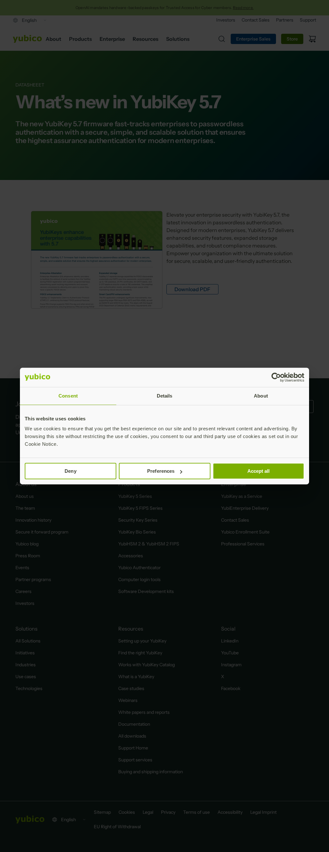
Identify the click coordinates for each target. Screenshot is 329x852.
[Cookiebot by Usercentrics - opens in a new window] (276, 377)
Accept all (258, 471)
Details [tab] (165, 396)
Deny (70, 471)
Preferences (160, 471)
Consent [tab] (68, 396)
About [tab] (261, 396)
